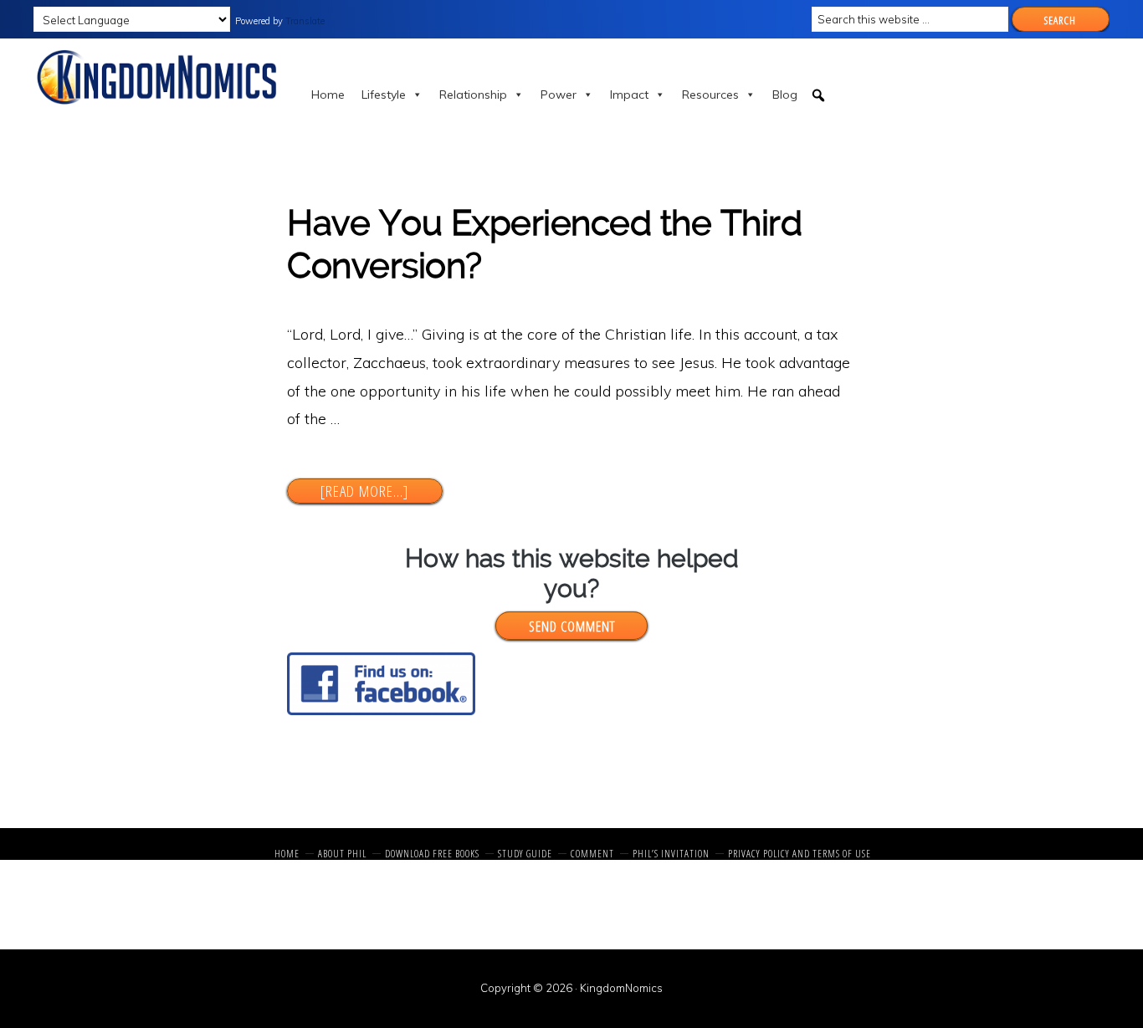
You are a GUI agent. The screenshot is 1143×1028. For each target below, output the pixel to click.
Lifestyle (383, 94)
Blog (784, 94)
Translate (305, 21)
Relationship (473, 94)
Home (328, 94)
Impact (629, 94)
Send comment (572, 626)
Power (559, 94)
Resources (710, 94)
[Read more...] (381, 491)
